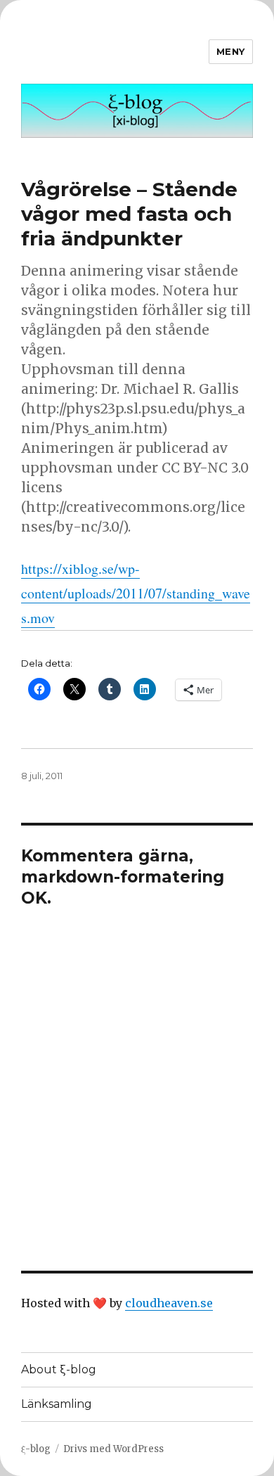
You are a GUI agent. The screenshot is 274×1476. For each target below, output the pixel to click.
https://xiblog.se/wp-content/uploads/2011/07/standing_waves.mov (135, 593)
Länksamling (56, 1404)
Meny (230, 51)
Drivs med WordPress (113, 1449)
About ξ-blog (58, 1369)
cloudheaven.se (169, 1303)
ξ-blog (36, 1449)
